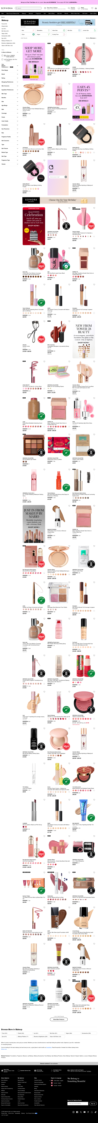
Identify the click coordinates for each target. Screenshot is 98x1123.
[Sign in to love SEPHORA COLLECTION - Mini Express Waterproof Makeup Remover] (44, 980)
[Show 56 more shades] (94, 313)
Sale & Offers (93, 13)
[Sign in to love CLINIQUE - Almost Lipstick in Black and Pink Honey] (44, 799)
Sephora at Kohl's (38, 1096)
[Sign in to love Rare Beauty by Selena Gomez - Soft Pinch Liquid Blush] (44, 836)
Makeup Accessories (39, 1056)
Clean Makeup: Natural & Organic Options (73, 1056)
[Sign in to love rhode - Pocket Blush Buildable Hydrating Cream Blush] (44, 398)
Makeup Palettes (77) (7, 40)
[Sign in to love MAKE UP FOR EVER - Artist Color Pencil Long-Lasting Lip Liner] (44, 907)
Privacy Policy (4, 1113)
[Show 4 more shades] (44, 426)
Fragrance (38, 13)
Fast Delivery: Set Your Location (11, 60)
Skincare (31, 13)
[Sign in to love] (44, 84)
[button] (9, 67)
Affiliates (3, 1090)
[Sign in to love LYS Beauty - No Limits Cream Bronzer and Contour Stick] (44, 124)
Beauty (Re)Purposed (5, 1103)
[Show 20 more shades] (44, 313)
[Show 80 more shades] (94, 936)
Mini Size (59, 13)
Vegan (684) (5, 33)
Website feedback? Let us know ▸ (49, 1063)
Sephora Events (4, 1092)
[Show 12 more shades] (94, 152)
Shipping (36, 1086)
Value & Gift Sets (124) (7, 45)
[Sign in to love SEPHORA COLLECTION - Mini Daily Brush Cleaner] (69, 980)
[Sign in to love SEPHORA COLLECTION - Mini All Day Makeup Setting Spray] (44, 728)
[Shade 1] (48, 71)
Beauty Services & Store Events (24, 1092)
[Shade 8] (65, 71)
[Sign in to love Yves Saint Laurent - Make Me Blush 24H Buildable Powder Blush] (94, 763)
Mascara (25, 1056)
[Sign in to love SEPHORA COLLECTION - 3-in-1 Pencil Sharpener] (94, 836)
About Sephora (4, 1080)
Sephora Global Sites (5, 1096)
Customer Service (38, 1080)
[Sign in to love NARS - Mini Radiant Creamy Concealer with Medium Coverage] (69, 799)
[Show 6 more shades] (44, 609)
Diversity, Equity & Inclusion (7, 1098)
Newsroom (3, 1082)
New (2, 13)
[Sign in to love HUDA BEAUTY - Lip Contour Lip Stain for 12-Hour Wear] (44, 361)
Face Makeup (47, 1056)
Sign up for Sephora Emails (74, 1100)
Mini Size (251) (5, 31)
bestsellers (49, 1047)
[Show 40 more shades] (69, 792)
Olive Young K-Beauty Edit (12, 13)
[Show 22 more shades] (69, 828)
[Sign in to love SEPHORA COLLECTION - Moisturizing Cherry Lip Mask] (69, 434)
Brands (66, 13)
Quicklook (58, 64)
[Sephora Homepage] (7, 8)
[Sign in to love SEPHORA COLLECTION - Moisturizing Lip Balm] (94, 655)
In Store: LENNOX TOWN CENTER (10, 56)
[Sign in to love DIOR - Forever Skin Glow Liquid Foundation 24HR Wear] (69, 907)
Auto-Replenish (21, 1094)
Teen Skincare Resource (39, 1105)
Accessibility (36, 1103)
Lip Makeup (30, 1056)
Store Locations (37, 1098)
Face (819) (4, 24)
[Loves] (92, 8)
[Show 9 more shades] (44, 684)
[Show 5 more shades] (94, 790)
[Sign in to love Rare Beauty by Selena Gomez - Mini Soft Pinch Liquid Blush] (44, 546)
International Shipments (39, 1090)
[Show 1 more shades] (44, 573)
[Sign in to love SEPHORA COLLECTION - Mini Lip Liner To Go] (69, 208)
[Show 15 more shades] (44, 863)
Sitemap (23, 1113)
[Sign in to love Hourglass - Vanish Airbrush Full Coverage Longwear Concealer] (94, 284)
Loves (19, 1101)
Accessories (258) (6, 36)
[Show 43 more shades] (44, 277)
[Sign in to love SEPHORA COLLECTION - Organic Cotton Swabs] (94, 434)
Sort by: (91, 38)
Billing (35, 1088)
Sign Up (93, 1103)
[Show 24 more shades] (94, 611)
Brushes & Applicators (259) (8, 43)
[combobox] (28, 8)
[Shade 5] (58, 71)
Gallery (19, 1084)
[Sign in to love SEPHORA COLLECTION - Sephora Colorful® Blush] (94, 691)
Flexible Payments (38, 1101)
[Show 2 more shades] (69, 719)
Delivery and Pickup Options (40, 1084)
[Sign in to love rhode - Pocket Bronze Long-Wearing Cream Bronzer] (69, 43)
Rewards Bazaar (21, 1098)
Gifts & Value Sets (75, 13)
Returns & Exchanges (38, 1082)
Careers (3, 1084)
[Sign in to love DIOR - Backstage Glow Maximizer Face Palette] (69, 582)
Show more (4, 1049)
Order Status (20, 1086)
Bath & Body (52, 13)
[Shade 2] (51, 71)
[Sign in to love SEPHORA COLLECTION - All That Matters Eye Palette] (44, 434)
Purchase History (21, 1088)
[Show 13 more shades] (69, 426)
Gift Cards (84, 13)
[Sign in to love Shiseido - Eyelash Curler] (44, 321)
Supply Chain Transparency (7, 1088)
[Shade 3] (53, 71)
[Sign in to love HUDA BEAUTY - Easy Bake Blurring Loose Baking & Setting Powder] (94, 124)
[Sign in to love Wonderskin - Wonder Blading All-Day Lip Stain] (69, 872)
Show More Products (58, 1019)
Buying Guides (37, 1092)
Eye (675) (4, 38)
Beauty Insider (21, 1080)
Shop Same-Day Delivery (23, 1105)
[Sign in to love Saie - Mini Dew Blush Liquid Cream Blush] (69, 248)
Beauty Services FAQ (38, 1094)
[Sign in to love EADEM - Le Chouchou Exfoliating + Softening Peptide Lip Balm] (94, 43)
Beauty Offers (20, 1096)
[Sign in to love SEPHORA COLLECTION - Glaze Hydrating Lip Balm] (69, 943)
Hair (45, 13)
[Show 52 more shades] (94, 647)
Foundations (13, 1056)
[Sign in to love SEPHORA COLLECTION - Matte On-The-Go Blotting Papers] (69, 361)
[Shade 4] (56, 71)
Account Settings (21, 1090)
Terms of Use (11, 1113)
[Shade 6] (60, 71)
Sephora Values (4, 1086)
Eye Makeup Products (57, 1056)
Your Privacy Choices (30, 1113)
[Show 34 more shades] (69, 936)
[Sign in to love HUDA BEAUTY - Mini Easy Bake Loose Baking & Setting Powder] (44, 160)
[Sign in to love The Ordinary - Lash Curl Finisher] (44, 763)
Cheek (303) (5, 26)
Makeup (24, 13)
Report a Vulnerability (5, 1105)
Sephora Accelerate (5, 1101)
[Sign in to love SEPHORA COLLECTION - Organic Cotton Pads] (94, 546)
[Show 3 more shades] (94, 236)
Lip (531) (4, 28)
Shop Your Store (21, 1103)
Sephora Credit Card (22, 1082)
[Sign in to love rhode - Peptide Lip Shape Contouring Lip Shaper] (44, 582)
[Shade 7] (63, 71)
